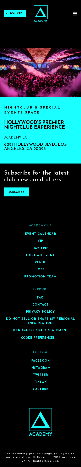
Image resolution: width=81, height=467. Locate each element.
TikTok (40, 382)
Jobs (40, 269)
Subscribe (15, 13)
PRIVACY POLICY (40, 311)
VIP (40, 241)
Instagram (41, 368)
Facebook (40, 360)
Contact (40, 304)
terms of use (21, 457)
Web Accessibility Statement (40, 330)
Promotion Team (40, 276)
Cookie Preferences (37, 338)
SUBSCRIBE (16, 192)
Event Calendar (40, 234)
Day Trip (40, 248)
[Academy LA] (40, 422)
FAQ (40, 297)
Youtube (40, 389)
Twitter (40, 375)
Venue (40, 262)
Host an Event (40, 255)
